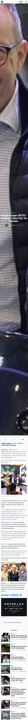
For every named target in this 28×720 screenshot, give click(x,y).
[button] (5, 439)
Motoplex (20, 443)
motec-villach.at (11, 595)
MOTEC (13, 443)
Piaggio (14, 622)
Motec (6, 622)
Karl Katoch (12, 225)
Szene (14, 212)
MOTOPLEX (20, 511)
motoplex (19, 622)
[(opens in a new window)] (14, 607)
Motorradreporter (23, 639)
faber (10, 622)
